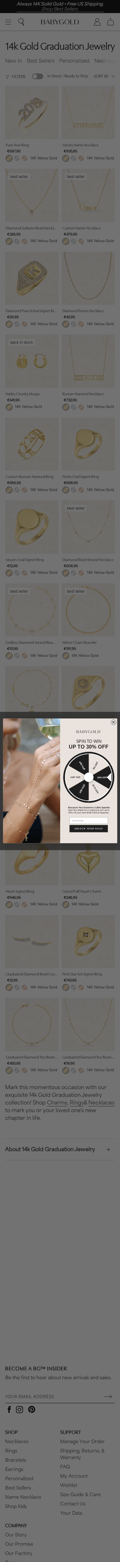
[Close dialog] (113, 722)
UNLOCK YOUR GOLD (89, 829)
